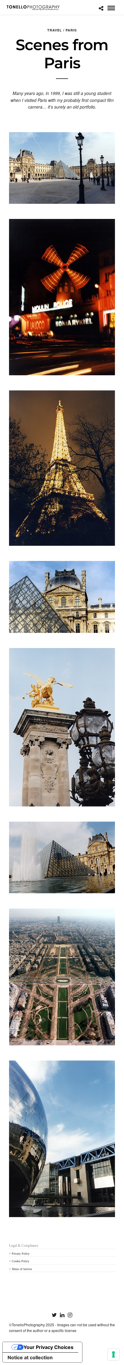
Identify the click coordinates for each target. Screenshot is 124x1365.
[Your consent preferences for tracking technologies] (113, 1354)
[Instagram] (69, 1315)
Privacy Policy (20, 1253)
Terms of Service (22, 1269)
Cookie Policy (20, 1261)
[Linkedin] (62, 1315)
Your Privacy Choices (48, 1347)
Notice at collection (30, 1357)
